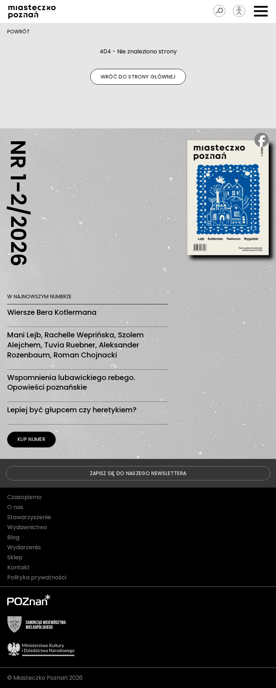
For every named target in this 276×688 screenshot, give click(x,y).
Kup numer (31, 439)
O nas (15, 507)
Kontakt (18, 567)
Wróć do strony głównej (138, 76)
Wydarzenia (24, 547)
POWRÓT (18, 31)
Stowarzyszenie (29, 517)
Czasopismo (24, 497)
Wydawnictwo (27, 527)
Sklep (15, 557)
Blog (13, 537)
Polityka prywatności (36, 577)
